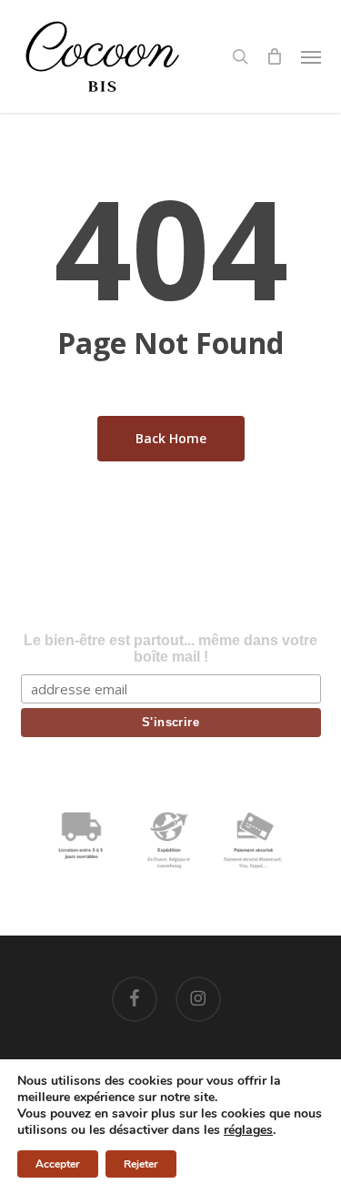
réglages (248, 1130)
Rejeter (141, 1164)
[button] (311, 56)
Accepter (57, 1164)
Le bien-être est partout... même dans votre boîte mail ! (170, 648)
